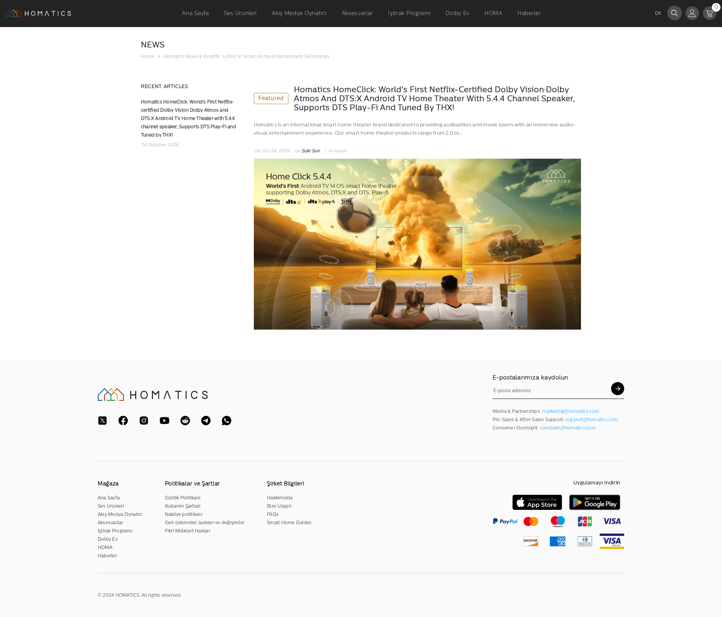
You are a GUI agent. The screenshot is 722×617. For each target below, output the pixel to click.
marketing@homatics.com (570, 411)
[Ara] (674, 13)
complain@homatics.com (568, 428)
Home (148, 56)
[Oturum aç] (692, 13)
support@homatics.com (592, 419)
